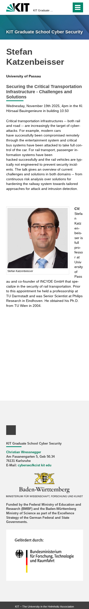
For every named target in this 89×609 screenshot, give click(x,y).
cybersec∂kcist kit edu (34, 465)
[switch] (67, 7)
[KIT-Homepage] (18, 7)
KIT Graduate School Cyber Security (43, 10)
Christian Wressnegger (23, 452)
